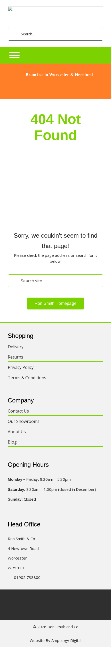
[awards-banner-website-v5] (55, 87)
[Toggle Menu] (14, 55)
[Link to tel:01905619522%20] (9, 578)
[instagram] (50, 599)
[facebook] (30, 599)
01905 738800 (27, 577)
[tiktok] (60, 599)
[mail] (80, 599)
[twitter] (40, 599)
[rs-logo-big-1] (55, 8)
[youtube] (70, 599)
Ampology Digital (66, 640)
